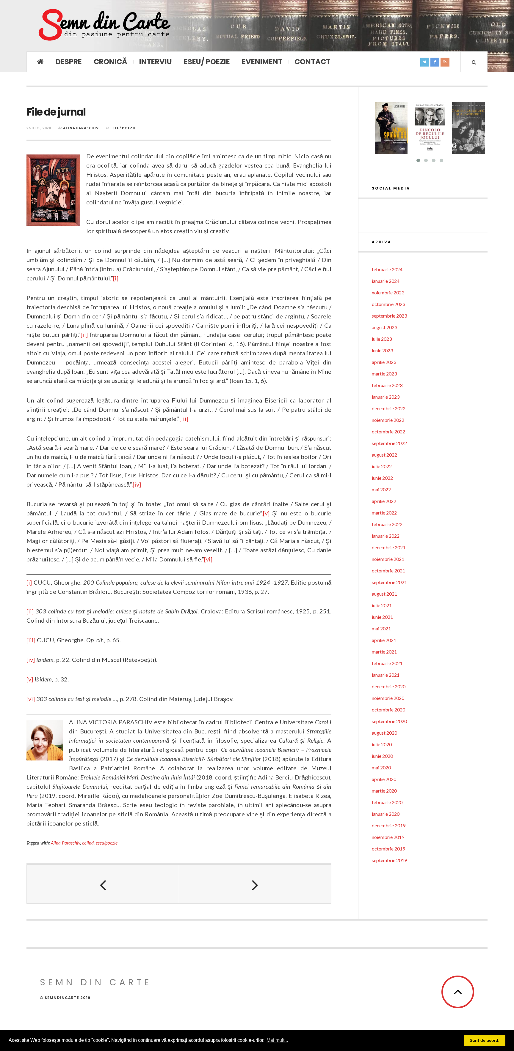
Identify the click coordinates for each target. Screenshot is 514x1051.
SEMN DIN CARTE (96, 982)
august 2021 (384, 593)
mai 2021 (381, 628)
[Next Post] (255, 884)
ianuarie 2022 (385, 536)
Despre (69, 62)
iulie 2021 (382, 605)
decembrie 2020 (388, 686)
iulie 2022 (382, 466)
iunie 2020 (382, 756)
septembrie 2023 (389, 315)
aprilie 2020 (384, 779)
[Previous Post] (103, 884)
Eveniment (262, 62)
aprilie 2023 (384, 362)
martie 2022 (384, 512)
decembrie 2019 (388, 825)
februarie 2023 (387, 385)
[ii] (84, 334)
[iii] (183, 418)
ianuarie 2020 (385, 814)
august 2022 (384, 454)
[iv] (137, 484)
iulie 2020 (382, 744)
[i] (115, 278)
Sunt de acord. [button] (484, 1040)
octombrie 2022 (388, 431)
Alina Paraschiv (81, 128)
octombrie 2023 (388, 304)
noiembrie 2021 (388, 559)
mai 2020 (381, 767)
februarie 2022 (387, 524)
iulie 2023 (382, 339)
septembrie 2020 (389, 721)
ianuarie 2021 (385, 675)
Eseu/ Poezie (207, 62)
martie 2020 (384, 790)
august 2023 (384, 327)
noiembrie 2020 (388, 698)
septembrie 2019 (389, 860)
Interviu (155, 62)
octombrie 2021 (388, 570)
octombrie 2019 (388, 848)
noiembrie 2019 (388, 837)
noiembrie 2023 (388, 292)
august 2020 (384, 733)
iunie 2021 (382, 617)
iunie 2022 (382, 478)
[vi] (208, 559)
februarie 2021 (387, 663)
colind (88, 842)
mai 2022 (381, 489)
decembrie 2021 (388, 547)
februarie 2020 (387, 802)
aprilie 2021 (384, 640)
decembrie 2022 (388, 408)
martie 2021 (384, 651)
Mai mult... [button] (277, 1040)
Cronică (110, 62)
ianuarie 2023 (385, 397)
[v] (266, 513)
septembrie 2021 (389, 582)
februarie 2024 (387, 269)
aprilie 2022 (384, 501)
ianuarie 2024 (385, 281)
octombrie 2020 (388, 709)
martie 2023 (384, 373)
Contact (312, 62)
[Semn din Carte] (104, 25)
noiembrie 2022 (388, 420)
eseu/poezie (106, 842)
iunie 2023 (382, 350)
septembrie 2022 (389, 443)
